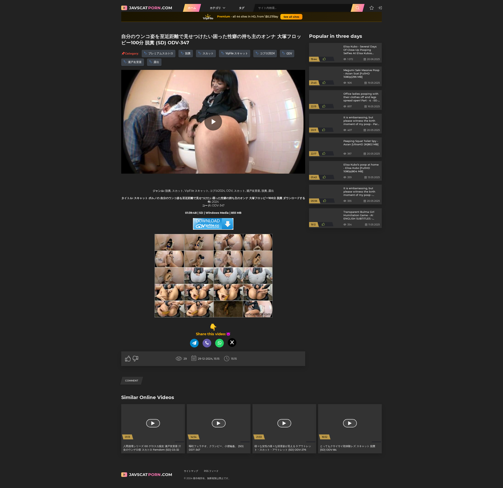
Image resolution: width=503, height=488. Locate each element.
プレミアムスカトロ (160, 53)
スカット (208, 53)
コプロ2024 (267, 53)
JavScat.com (150, 8)
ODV (289, 53)
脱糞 (188, 53)
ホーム (192, 8)
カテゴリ (215, 8)
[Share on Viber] (207, 343)
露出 (156, 62)
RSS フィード (211, 470)
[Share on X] (232, 342)
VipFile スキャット (237, 53)
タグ (241, 8)
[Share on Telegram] (194, 343)
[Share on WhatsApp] (219, 343)
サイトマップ (191, 470)
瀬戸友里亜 (135, 62)
